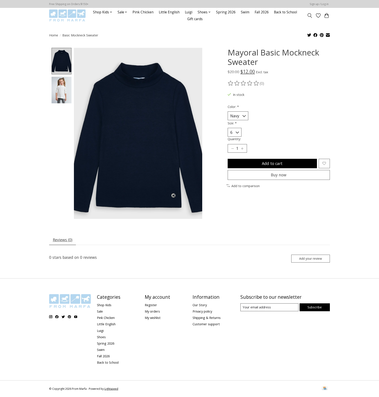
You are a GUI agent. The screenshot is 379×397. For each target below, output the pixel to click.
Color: (233, 106)
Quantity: (234, 139)
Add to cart (272, 163)
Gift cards (195, 19)
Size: (232, 123)
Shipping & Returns (207, 317)
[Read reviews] (244, 83)
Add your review (310, 258)
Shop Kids (104, 305)
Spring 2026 (226, 12)
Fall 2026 (262, 12)
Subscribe (314, 307)
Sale (100, 311)
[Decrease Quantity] (232, 148)
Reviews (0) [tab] (62, 239)
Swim (245, 12)
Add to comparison (245, 186)
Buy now (278, 174)
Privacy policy (202, 311)
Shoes (101, 337)
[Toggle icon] (310, 16)
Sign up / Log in (319, 4)
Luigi (188, 12)
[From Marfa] (67, 15)
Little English (169, 12)
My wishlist (153, 317)
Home (53, 35)
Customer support (206, 324)
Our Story (200, 305)
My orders (152, 311)
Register (151, 305)
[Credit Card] (324, 388)
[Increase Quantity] (242, 148)
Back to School (285, 12)
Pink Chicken (143, 12)
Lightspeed (111, 389)
